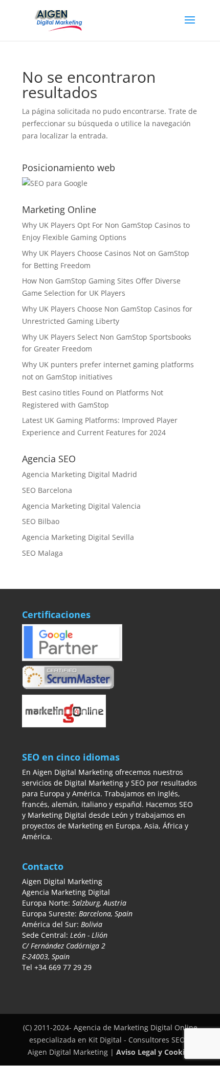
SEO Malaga (42, 553)
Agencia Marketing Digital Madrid (79, 474)
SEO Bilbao (40, 521)
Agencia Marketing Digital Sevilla (78, 537)
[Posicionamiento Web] (54, 183)
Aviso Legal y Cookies (154, 1052)
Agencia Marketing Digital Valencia (81, 506)
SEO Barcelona (47, 490)
